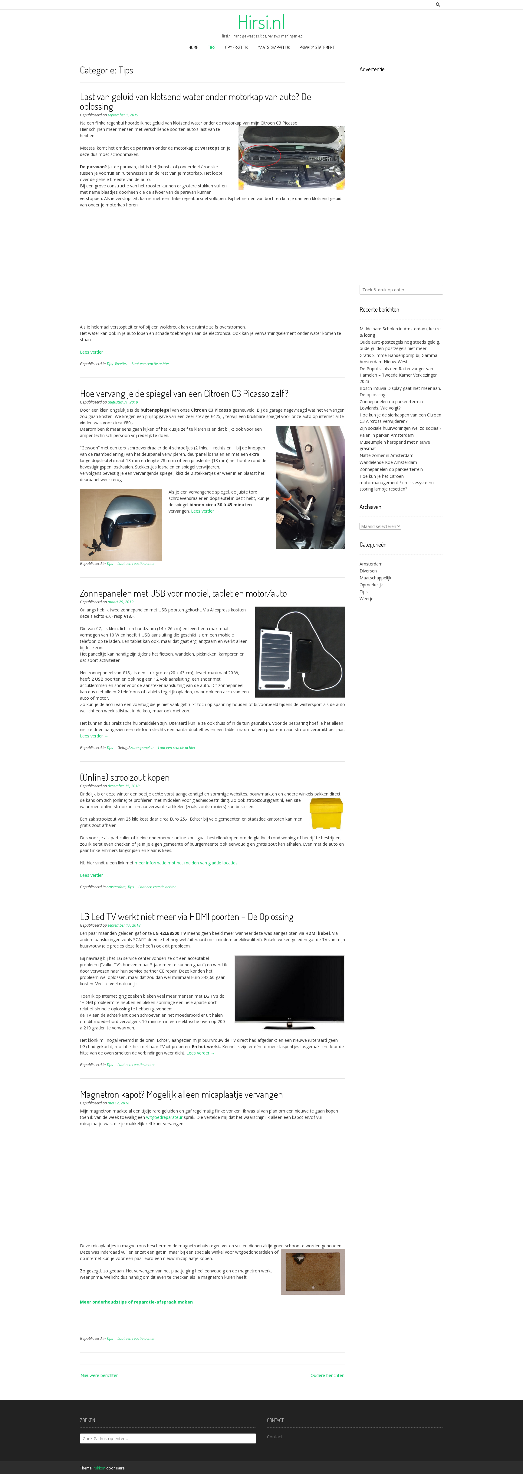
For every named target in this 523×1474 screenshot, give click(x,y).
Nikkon (99, 1468)
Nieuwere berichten (100, 1375)
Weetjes (121, 363)
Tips (211, 47)
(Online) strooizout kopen (125, 777)
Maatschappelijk (274, 47)
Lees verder (94, 352)
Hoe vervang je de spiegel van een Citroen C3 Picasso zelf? (184, 393)
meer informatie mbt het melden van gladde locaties (186, 863)
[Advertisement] (212, 269)
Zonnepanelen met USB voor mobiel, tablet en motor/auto (183, 593)
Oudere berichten (327, 1375)
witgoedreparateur (164, 1117)
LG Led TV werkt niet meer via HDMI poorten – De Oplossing (187, 916)
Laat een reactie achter (150, 363)
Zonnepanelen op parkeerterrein (391, 469)
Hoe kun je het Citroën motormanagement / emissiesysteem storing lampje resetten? (397, 482)
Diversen (368, 571)
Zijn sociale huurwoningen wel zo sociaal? (400, 428)
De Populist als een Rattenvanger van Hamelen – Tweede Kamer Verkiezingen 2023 (399, 375)
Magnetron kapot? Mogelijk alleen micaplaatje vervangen (181, 1094)
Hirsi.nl (261, 21)
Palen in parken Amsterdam (387, 435)
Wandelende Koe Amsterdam (388, 462)
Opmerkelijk (236, 47)
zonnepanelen (141, 747)
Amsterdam (116, 886)
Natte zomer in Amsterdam (386, 455)
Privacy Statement (317, 47)
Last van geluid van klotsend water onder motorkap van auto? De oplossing (195, 101)
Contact (274, 1437)
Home (193, 47)
